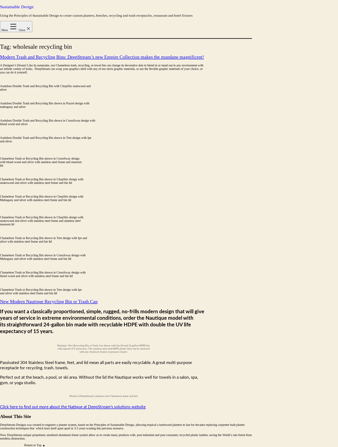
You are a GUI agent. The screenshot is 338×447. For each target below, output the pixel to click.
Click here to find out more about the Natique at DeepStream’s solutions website (73, 407)
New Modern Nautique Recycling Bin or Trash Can (49, 301)
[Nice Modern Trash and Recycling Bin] (47, 82)
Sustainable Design (16, 6)
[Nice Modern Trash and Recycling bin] (47, 134)
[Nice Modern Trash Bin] (47, 99)
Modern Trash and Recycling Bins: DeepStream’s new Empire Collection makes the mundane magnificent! (102, 57)
